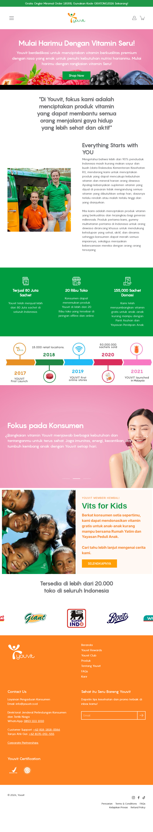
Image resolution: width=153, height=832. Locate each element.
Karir (84, 676)
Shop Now (76, 75)
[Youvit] (76, 18)
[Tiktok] (144, 797)
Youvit (21, 795)
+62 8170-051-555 (41, 734)
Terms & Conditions (126, 803)
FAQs (84, 671)
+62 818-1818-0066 (46, 729)
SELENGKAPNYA (99, 563)
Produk (86, 660)
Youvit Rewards (91, 650)
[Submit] (141, 715)
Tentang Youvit (91, 666)
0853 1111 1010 (34, 721)
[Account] (134, 18)
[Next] (145, 436)
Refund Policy (138, 807)
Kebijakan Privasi (118, 807)
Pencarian (107, 803)
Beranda (87, 645)
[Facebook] (138, 797)
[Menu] (11, 18)
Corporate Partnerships (22, 742)
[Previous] (7, 436)
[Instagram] (133, 797)
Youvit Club (88, 655)
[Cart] (143, 18)
